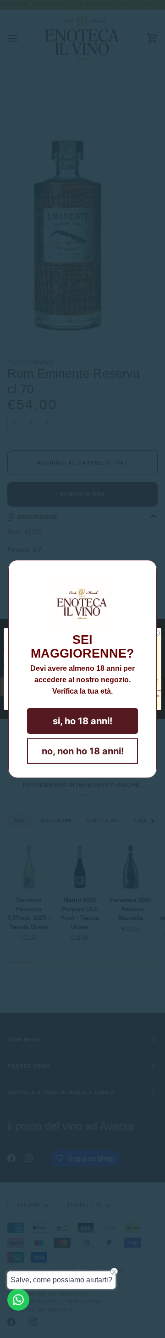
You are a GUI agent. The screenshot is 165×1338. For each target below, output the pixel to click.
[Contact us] (18, 1300)
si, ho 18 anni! (82, 721)
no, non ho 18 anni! (83, 751)
